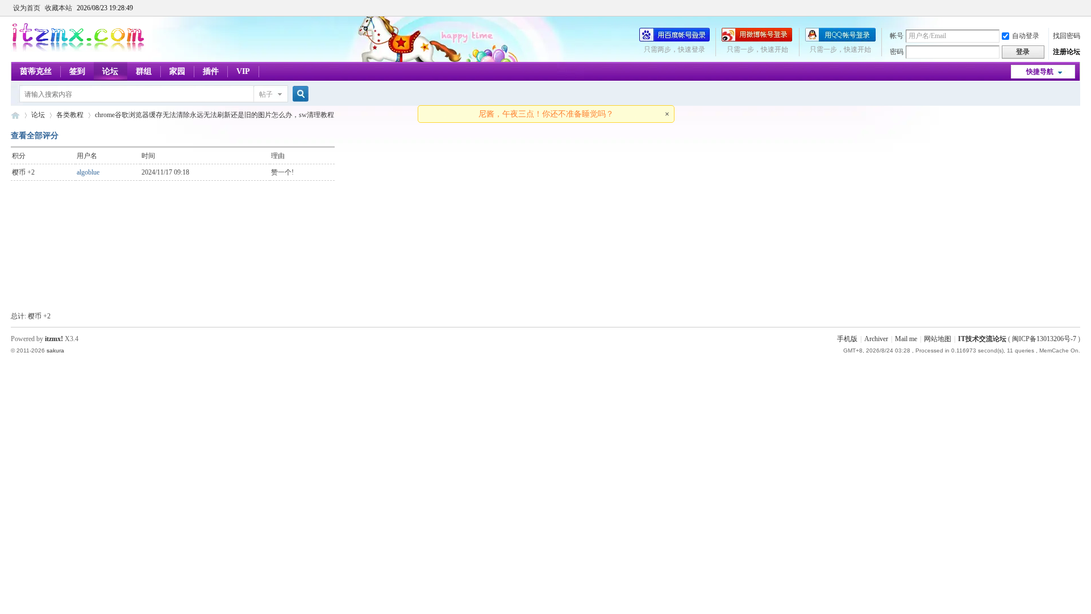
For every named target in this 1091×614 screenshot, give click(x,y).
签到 (77, 71)
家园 (177, 71)
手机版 (847, 339)
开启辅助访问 (1077, 8)
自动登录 (1025, 36)
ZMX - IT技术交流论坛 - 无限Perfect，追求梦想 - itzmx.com (15, 115)
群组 (144, 71)
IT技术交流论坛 (982, 339)
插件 (211, 71)
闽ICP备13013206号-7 (1044, 339)
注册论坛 (1066, 52)
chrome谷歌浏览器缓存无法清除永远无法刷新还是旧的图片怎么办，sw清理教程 (214, 115)
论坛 (110, 71)
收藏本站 (58, 8)
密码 (896, 52)
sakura (55, 350)
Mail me (906, 339)
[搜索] (299, 94)
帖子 (266, 94)
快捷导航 (1039, 72)
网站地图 (937, 339)
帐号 (896, 36)
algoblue (88, 172)
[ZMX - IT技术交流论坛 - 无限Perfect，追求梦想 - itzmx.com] (78, 49)
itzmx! (54, 339)
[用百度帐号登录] (674, 39)
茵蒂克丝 (36, 71)
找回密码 (1066, 36)
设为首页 (26, 8)
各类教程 (70, 115)
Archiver (876, 339)
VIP (243, 71)
